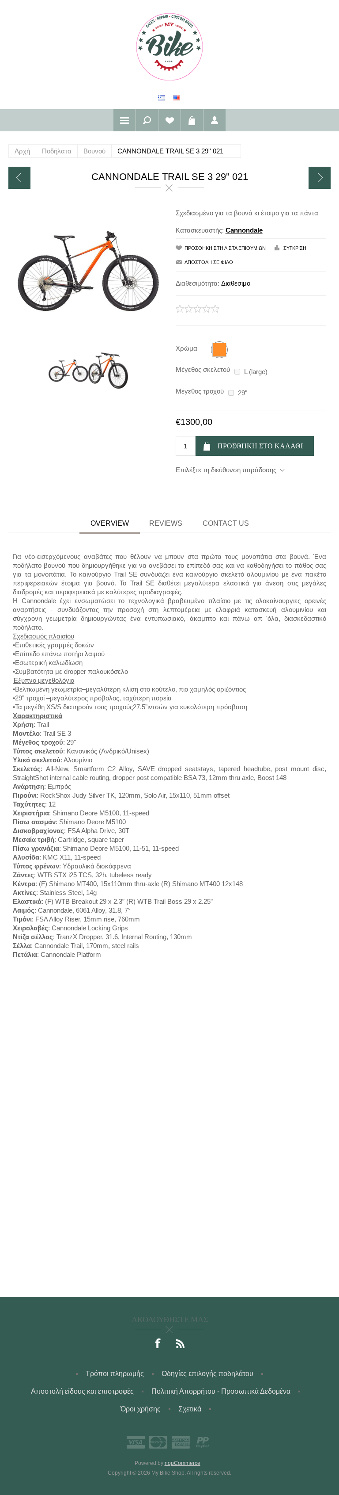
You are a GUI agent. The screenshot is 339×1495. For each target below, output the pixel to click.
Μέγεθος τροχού (200, 391)
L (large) (255, 371)
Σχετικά (189, 1409)
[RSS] (180, 1344)
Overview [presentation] (109, 523)
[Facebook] (158, 1344)
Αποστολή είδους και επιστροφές (82, 1391)
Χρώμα (186, 348)
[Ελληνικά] (161, 98)
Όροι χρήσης (141, 1409)
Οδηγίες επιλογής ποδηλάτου (207, 1373)
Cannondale (244, 230)
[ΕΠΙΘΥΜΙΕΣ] (169, 120)
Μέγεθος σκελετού (203, 369)
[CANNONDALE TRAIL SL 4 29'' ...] (19, 178)
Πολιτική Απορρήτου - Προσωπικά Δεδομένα (220, 1391)
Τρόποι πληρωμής (115, 1373)
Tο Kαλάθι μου (192, 120)
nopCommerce (182, 1463)
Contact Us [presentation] (226, 523)
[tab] (109, 524)
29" (242, 393)
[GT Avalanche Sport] (320, 178)
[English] (177, 98)
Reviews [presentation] (165, 523)
